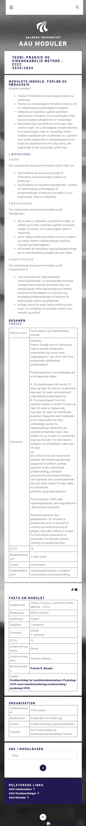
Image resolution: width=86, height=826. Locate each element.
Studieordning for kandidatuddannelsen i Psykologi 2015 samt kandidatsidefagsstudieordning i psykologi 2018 (43, 684)
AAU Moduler (19, 797)
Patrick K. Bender (41, 668)
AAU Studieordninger (24, 793)
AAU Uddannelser (22, 789)
